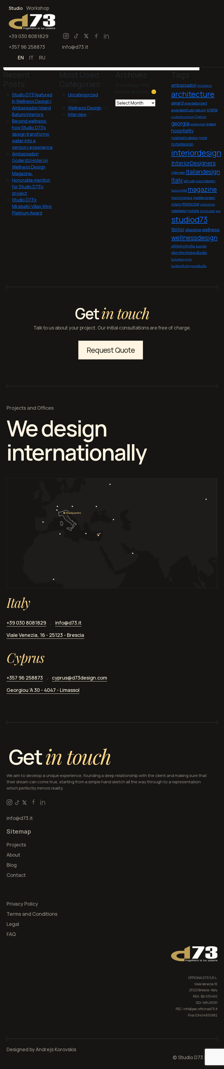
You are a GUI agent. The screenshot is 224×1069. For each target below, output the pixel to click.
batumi (200, 110)
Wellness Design (84, 108)
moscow (190, 204)
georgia (180, 123)
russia (193, 210)
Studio (16, 8)
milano (176, 204)
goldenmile (197, 124)
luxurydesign (206, 181)
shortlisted (207, 211)
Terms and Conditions (32, 914)
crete (212, 110)
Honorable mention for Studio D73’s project (31, 186)
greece (211, 124)
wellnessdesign (194, 237)
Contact (16, 875)
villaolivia (193, 229)
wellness (211, 230)
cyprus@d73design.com (79, 677)
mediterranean (204, 197)
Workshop (37, 8)
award (177, 103)
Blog (12, 865)
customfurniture (182, 117)
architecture (192, 94)
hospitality (182, 131)
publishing (207, 204)
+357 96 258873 (27, 47)
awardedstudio (182, 110)
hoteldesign (182, 144)
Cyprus (200, 116)
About (13, 854)
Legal (13, 924)
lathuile (189, 181)
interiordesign (196, 153)
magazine (202, 189)
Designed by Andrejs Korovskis (41, 1049)
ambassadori (183, 85)
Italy (177, 180)
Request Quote (111, 350)
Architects (204, 86)
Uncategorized (83, 95)
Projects (16, 844)
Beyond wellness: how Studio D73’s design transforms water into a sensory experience (32, 134)
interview (178, 172)
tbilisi (177, 229)
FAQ (11, 934)
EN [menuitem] (21, 57)
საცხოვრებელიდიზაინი (189, 266)
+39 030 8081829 (28, 36)
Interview (77, 114)
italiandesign (203, 171)
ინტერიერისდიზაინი (189, 252)
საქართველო (181, 259)
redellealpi (179, 211)
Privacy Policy (22, 903)
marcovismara (181, 197)
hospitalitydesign (184, 137)
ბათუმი (201, 246)
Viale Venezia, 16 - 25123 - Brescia (45, 635)
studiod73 (189, 219)
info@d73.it (75, 47)
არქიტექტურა (183, 246)
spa (218, 211)
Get (60, 756)
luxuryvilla (179, 190)
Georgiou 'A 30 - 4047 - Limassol (43, 690)
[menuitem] (20, 57)
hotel (203, 137)
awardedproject (195, 103)
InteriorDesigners (193, 163)
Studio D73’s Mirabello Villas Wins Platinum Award (32, 206)
